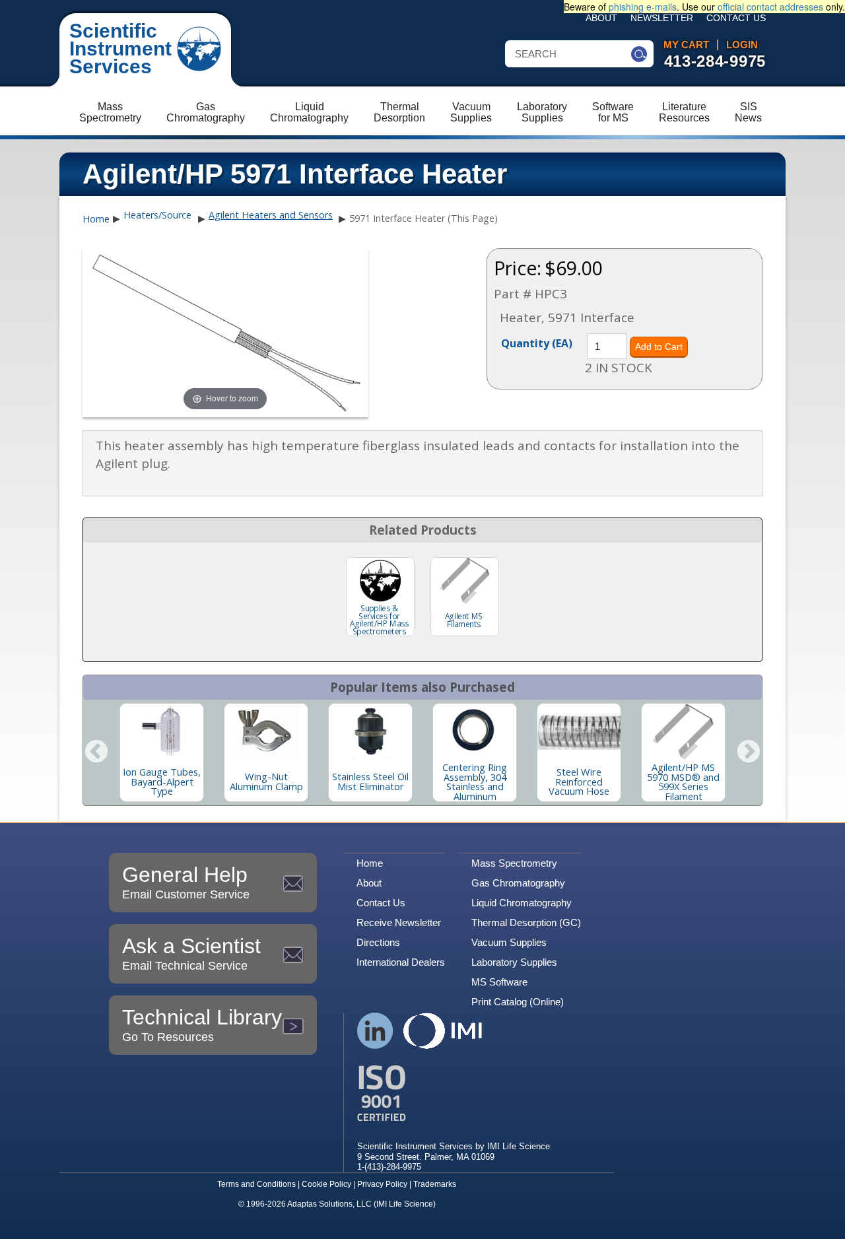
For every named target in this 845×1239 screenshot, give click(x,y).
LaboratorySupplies (542, 112)
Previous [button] (96, 752)
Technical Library (202, 1024)
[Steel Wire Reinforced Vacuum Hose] (579, 731)
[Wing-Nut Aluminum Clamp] (266, 731)
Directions (378, 942)
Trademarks (434, 1184)
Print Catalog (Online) (517, 1001)
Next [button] (748, 752)
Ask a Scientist (191, 953)
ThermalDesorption (399, 112)
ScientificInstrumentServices (120, 48)
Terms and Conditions (256, 1184)
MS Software (499, 982)
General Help (186, 882)
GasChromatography (205, 112)
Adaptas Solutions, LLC (329, 1204)
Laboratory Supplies (514, 962)
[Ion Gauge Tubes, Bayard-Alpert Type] (161, 731)
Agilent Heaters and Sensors (271, 215)
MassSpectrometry (110, 112)
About (601, 18)
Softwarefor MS (613, 112)
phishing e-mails (643, 6)
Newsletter (661, 18)
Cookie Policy (326, 1184)
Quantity (536, 342)
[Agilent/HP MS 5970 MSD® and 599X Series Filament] (683, 731)
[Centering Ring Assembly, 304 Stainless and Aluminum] (474, 731)
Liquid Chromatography (521, 902)
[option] (161, 752)
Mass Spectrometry (514, 863)
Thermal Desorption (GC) (526, 922)
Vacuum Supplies (509, 942)
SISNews (748, 112)
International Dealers (400, 962)
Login (742, 45)
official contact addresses (770, 6)
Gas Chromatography (518, 882)
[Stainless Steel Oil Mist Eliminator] (370, 731)
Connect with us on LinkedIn (375, 1031)
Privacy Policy (382, 1184)
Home (96, 219)
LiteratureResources (684, 112)
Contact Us (736, 18)
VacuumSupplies (471, 112)
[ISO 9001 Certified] (453, 1093)
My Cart (686, 45)
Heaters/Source (157, 215)
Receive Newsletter (398, 922)
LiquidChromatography (309, 112)
